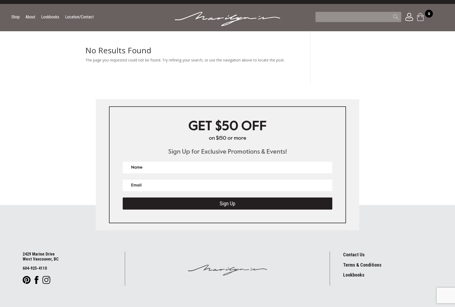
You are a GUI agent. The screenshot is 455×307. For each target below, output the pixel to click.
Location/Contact (79, 17)
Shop (15, 17)
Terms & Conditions (362, 265)
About (30, 17)
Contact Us (354, 254)
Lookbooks (50, 17)
